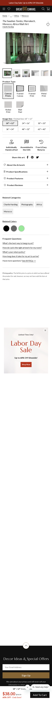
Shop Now (26, 364)
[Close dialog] (45, 330)
